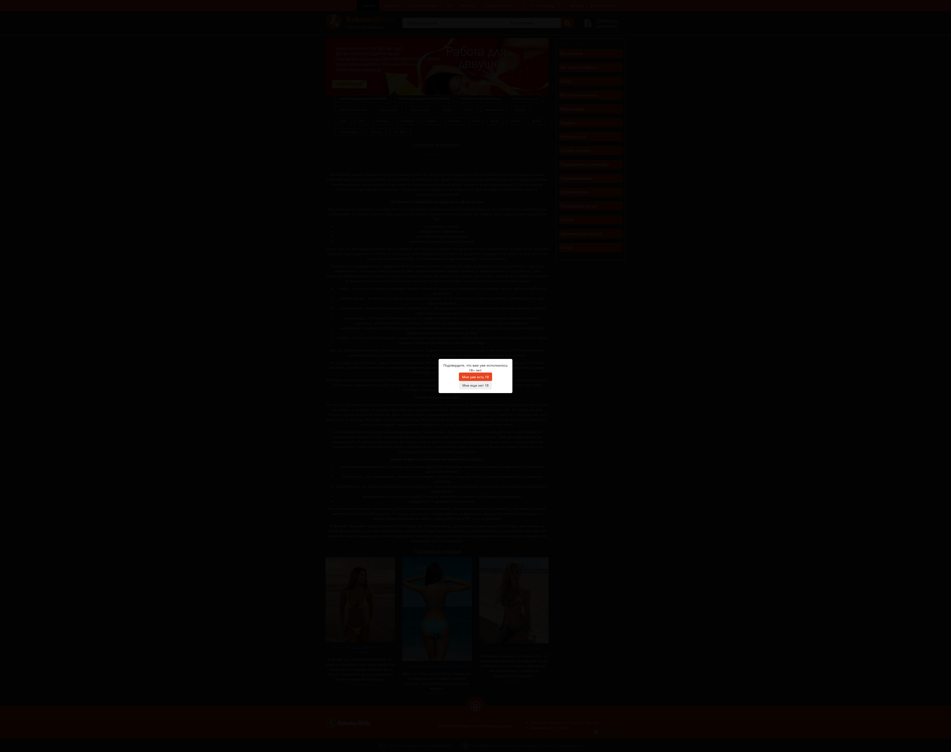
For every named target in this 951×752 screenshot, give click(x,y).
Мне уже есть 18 (475, 376)
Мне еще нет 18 (475, 385)
